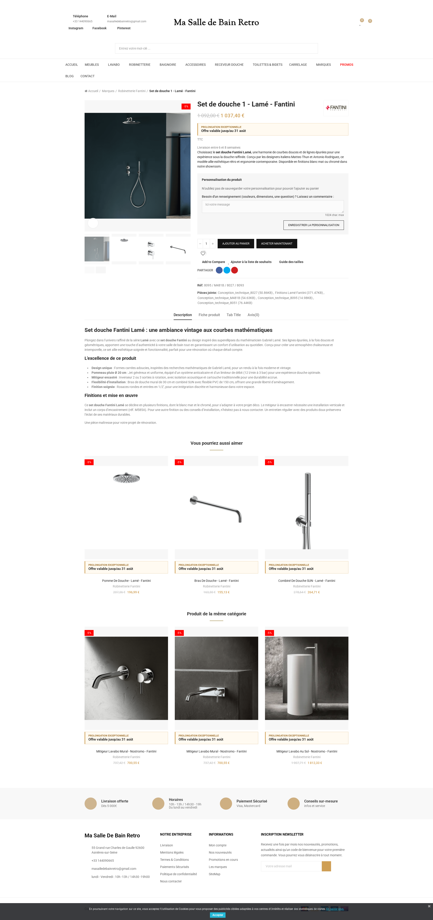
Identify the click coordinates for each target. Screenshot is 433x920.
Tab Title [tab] (234, 315)
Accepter (217, 915)
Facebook (99, 28)
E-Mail (111, 16)
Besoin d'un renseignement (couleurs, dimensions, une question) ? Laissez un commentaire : (268, 196)
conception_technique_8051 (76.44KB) (225, 303)
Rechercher (311, 48)
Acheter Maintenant (277, 243)
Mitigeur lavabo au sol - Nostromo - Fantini (306, 751)
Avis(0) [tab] (253, 315)
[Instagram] (281, 875)
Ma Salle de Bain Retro (216, 23)
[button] (90, 270)
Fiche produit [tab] (209, 315)
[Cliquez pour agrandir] (93, 223)
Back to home (339, 91)
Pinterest (124, 28)
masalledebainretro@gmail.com (126, 21)
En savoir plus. (335, 909)
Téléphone (80, 16)
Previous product (333, 91)
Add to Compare (213, 262)
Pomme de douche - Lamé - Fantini (126, 580)
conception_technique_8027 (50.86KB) (245, 293)
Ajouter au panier (235, 243)
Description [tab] (183, 315)
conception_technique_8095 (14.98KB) (285, 298)
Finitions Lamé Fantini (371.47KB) (299, 293)
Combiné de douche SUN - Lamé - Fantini (306, 580)
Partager (219, 270)
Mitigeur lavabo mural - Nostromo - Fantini (126, 751)
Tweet (226, 270)
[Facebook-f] (263, 875)
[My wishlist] (360, 23)
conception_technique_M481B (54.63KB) (227, 298)
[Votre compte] (354, 23)
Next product (345, 91)
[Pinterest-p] (272, 875)
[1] (326, 866)
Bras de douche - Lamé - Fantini (216, 580)
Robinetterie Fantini (126, 586)
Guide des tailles (291, 262)
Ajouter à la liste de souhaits (251, 262)
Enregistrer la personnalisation (313, 225)
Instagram (76, 28)
